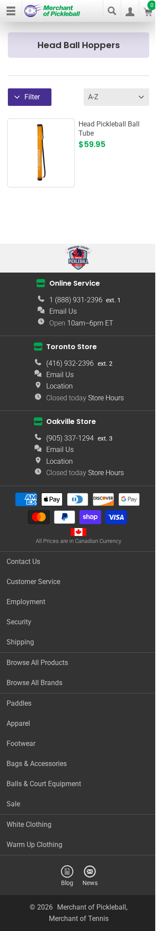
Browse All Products (37, 662)
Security (19, 622)
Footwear (21, 743)
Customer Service (33, 582)
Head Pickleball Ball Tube (109, 128)
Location (59, 386)
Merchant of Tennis (79, 918)
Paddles (19, 703)
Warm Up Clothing (34, 844)
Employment (26, 602)
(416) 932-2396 (70, 363)
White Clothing (29, 824)
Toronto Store (71, 347)
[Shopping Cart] (147, 14)
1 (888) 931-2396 (75, 300)
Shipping (20, 642)
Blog (67, 882)
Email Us (63, 311)
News (90, 882)
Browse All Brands (34, 683)
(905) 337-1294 (70, 438)
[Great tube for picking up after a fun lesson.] (41, 179)
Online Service (74, 283)
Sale (13, 804)
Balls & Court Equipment (44, 784)
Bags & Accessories (37, 764)
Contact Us (23, 561)
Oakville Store (71, 421)
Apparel (18, 723)
